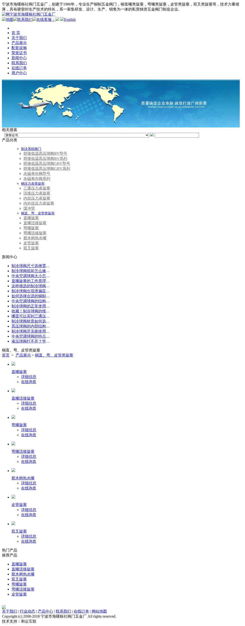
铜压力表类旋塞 (33, 183)
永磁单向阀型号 (36, 174)
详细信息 (28, 377)
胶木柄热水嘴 (34, 238)
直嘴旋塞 (31, 218)
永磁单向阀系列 (36, 179)
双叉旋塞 (31, 248)
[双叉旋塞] (13, 524)
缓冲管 (29, 208)
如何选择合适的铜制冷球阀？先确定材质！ (47, 296)
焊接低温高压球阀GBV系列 (46, 169)
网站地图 (99, 611)
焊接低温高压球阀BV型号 (45, 153)
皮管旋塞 (31, 243)
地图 (9, 19)
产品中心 (45, 611)
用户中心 (19, 73)
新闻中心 (19, 58)
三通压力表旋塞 (36, 188)
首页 (6, 355)
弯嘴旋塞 (31, 228)
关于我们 (19, 38)
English (70, 19)
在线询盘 (28, 382)
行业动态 (27, 611)
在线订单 (19, 68)
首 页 (15, 33)
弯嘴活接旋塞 (34, 233)
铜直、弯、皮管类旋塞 (38, 213)
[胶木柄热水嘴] (13, 471)
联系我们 (25, 19)
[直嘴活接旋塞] (13, 391)
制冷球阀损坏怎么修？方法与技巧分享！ (45, 271)
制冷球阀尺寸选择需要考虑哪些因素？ (44, 266)
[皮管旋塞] (13, 497)
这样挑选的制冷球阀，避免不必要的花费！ (47, 286)
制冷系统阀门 (31, 149)
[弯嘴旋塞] (13, 417)
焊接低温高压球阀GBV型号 (46, 163)
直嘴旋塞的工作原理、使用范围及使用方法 (47, 281)
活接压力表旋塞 (36, 193)
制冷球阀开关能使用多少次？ (36, 331)
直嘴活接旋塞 (34, 223)
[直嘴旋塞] (13, 364)
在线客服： (46, 19)
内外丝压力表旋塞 (38, 203)
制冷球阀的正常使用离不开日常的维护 (44, 306)
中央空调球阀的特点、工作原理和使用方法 (47, 336)
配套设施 (19, 48)
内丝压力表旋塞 (36, 198)
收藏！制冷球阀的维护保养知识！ (40, 311)
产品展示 (19, 43)
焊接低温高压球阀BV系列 (45, 158)
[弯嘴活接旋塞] (13, 444)
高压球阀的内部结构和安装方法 (38, 326)
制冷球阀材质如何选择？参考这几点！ (44, 321)
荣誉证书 (19, 53)
